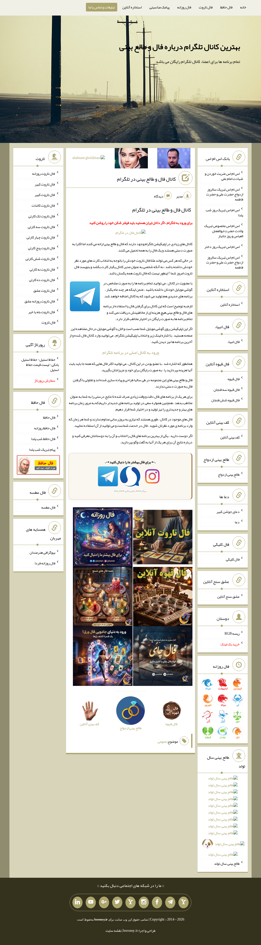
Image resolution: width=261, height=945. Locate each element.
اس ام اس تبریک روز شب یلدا (224, 212)
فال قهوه (234, 378)
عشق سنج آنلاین (228, 596)
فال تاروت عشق (44, 290)
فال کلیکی (233, 559)
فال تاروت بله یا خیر (41, 311)
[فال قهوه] (163, 597)
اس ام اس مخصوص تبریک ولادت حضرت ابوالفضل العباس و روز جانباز (223, 230)
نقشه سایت (113, 930)
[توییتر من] (117, 902)
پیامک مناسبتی (159, 7)
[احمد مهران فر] (173, 159)
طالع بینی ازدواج (229, 474)
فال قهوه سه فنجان (227, 389)
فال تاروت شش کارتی (40, 258)
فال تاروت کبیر (45, 184)
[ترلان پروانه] (131, 159)
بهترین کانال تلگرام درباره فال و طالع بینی (179, 46)
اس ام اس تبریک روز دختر (222, 246)
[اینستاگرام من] (144, 902)
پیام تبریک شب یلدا (42, 449)
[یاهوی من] (183, 902)
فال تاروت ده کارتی (42, 279)
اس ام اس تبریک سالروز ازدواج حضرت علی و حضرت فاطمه (224, 194)
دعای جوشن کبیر (228, 511)
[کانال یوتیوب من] (91, 902)
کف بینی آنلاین (230, 437)
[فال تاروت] (163, 538)
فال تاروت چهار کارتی (41, 237)
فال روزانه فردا (45, 563)
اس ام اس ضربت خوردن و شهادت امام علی (224, 176)
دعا (237, 522)
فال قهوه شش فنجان (225, 400)
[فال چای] (163, 657)
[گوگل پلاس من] (104, 902)
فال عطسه (48, 507)
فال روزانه (184, 7)
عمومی (162, 741)
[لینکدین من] (77, 902)
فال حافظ (226, 7)
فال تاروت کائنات (43, 205)
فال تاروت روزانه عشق (39, 301)
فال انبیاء (233, 341)
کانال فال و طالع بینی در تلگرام (146, 179)
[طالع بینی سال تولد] (222, 818)
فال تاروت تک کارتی (41, 216)
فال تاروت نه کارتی (42, 269)
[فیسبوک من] (157, 902)
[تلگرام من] (170, 902)
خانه (243, 7)
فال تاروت (206, 7)
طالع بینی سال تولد (227, 863)
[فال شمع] (103, 597)
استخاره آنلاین (132, 7)
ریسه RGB (232, 633)
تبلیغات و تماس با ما (101, 7)
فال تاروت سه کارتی (41, 226)
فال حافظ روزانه (44, 428)
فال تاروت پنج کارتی (41, 247)
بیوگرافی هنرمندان (42, 552)
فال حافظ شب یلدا (43, 438)
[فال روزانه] (103, 538)
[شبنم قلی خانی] (88, 158)
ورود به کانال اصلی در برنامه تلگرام (130, 352)
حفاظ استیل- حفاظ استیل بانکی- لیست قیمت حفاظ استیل (40, 364)
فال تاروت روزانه (43, 173)
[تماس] (130, 902)
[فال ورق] (103, 657)
